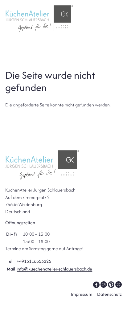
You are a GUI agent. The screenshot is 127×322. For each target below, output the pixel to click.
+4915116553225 (34, 261)
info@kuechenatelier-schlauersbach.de (54, 269)
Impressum (81, 294)
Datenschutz (109, 294)
